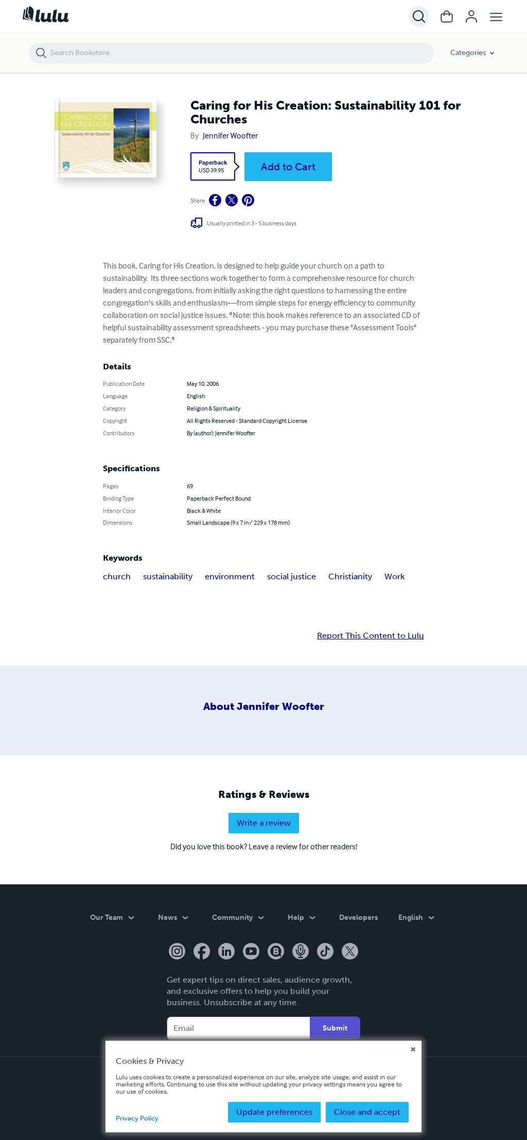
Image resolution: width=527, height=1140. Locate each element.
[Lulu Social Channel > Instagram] (177, 952)
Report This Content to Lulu (370, 635)
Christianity (350, 576)
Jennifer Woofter (230, 135)
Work (394, 576)
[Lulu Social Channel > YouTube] (251, 952)
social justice (291, 576)
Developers (358, 917)
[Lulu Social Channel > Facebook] (202, 952)
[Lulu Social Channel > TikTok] (325, 952)
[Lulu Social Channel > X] (350, 952)
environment (230, 576)
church (117, 576)
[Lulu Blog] (276, 952)
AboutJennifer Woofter (263, 706)
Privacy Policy (137, 1118)
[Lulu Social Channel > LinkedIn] (226, 952)
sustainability (167, 576)
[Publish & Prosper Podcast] (300, 952)
